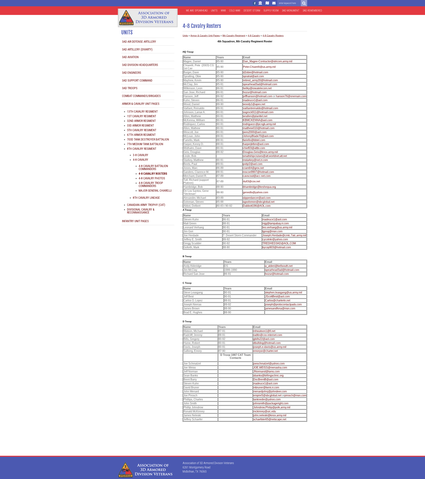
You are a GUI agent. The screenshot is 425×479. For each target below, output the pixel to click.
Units (214, 10)
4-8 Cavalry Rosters (273, 35)
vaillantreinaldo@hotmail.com (260, 108)
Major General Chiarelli (155, 190)
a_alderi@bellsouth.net (279, 265)
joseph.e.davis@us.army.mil (269, 347)
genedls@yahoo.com (255, 192)
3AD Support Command (137, 80)
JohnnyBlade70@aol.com (258, 136)
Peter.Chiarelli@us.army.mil (259, 66)
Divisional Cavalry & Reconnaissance (140, 211)
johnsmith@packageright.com (270, 403)
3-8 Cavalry (140, 155)
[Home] (260, 4)
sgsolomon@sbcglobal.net (258, 201)
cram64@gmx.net (253, 168)
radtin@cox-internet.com (267, 335)
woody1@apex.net (254, 104)
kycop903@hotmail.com (276, 247)
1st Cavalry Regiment (141, 116)
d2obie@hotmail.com (255, 72)
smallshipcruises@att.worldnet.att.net (265, 156)
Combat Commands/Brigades (141, 96)
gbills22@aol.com (264, 339)
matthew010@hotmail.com (258, 128)
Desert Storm (252, 10)
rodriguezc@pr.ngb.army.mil (259, 124)
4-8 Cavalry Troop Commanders (151, 184)
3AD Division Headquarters (140, 65)
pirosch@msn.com (295, 395)
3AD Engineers (131, 72)
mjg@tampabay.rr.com (275, 223)
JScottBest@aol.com (277, 296)
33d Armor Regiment (140, 125)
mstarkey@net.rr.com (255, 160)
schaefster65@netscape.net (269, 419)
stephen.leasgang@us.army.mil (283, 292)
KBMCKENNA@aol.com (257, 120)
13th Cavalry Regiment (142, 111)
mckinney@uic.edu (264, 411)
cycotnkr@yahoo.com (275, 239)
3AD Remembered (312, 10)
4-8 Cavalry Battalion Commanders (153, 167)
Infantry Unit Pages (135, 221)
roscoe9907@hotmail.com (258, 172)
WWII (223, 10)
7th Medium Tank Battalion (145, 144)
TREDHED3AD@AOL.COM (279, 243)
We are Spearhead (197, 10)
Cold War (234, 10)
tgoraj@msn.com (272, 231)
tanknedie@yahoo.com (267, 399)
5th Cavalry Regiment (141, 130)
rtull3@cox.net (251, 181)
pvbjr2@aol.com (252, 164)
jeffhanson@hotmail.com (257, 96)
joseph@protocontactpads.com (283, 304)
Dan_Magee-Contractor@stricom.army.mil (267, 61)
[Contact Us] (274, 4)
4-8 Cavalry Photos (152, 178)
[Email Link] (267, 100)
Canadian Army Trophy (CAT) (146, 205)
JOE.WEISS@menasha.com (270, 367)
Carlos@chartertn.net (277, 300)
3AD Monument (290, 10)
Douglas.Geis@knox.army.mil (260, 152)
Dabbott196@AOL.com (256, 205)
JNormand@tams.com (266, 371)
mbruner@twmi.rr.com (266, 387)
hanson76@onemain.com (291, 96)
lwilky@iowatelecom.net (257, 88)
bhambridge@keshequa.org (259, 186)
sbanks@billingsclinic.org (268, 375)
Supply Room (271, 10)
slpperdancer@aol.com (256, 197)
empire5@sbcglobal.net (267, 395)
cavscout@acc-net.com (256, 175)
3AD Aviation (130, 57)
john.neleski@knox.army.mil (269, 415)
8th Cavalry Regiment (141, 148)
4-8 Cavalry (140, 159)
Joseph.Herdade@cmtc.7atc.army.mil (284, 235)
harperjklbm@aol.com (256, 144)
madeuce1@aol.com (255, 100)
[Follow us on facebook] (255, 3)
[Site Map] (267, 4)
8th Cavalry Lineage (146, 197)
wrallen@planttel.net (255, 116)
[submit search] (304, 3)
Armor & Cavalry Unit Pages (140, 103)
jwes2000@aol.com (254, 132)
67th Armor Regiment (141, 134)
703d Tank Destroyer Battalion (148, 139)
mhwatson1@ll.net (264, 331)
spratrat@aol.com (253, 76)
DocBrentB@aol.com (265, 379)
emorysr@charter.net (265, 350)
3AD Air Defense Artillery (139, 41)
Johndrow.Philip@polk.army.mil (271, 407)
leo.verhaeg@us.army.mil (277, 227)
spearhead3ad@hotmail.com (260, 84)
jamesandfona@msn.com (280, 308)
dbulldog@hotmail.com (267, 343)
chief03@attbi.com (254, 148)
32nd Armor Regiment (141, 121)
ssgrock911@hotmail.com (258, 112)
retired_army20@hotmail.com (260, 80)
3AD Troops (129, 88)
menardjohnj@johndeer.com (270, 391)
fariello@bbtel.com (254, 140)
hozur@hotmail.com (255, 92)
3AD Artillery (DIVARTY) (137, 49)
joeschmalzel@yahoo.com (269, 363)
